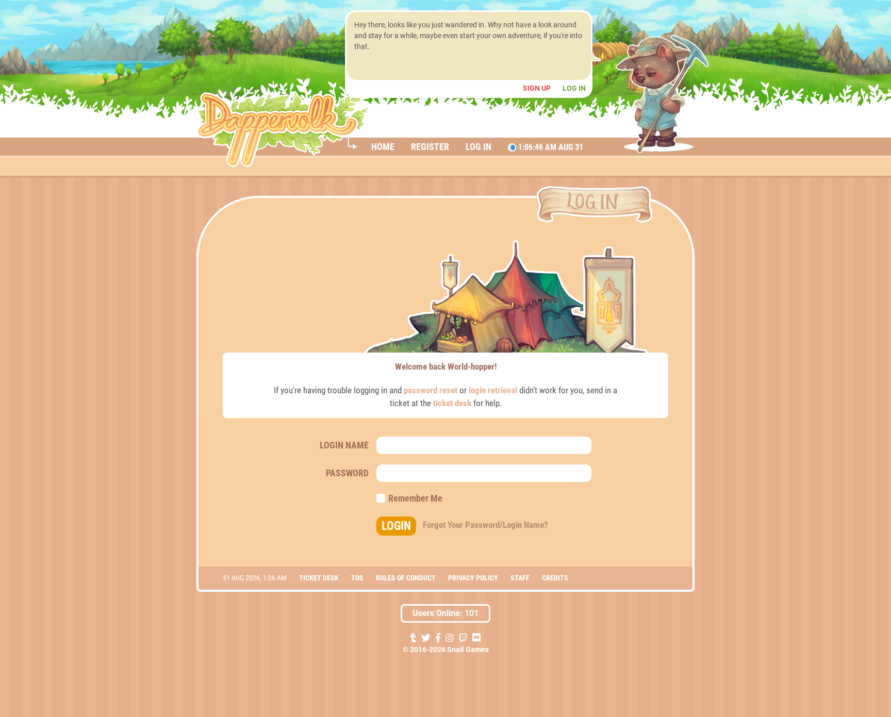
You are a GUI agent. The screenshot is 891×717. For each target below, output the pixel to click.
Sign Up (537, 88)
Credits (555, 578)
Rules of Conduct (406, 578)
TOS (357, 578)
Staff (520, 578)
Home (382, 146)
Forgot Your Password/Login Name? (485, 525)
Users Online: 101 (445, 613)
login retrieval (493, 390)
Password (347, 473)
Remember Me (414, 499)
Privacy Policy (473, 578)
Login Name (344, 445)
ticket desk (452, 403)
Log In (574, 88)
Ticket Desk (319, 578)
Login (396, 526)
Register (430, 146)
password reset (430, 390)
